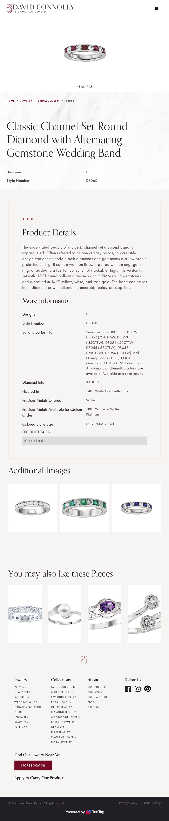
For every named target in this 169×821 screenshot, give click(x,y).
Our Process (97, 687)
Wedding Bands (25, 702)
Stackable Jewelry (63, 737)
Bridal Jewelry (49, 100)
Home (11, 101)
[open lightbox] (32, 508)
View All (20, 687)
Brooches (21, 697)
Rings (18, 712)
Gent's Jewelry (61, 707)
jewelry (26, 101)
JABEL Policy (152, 803)
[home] (41, 8)
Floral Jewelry (61, 742)
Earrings (20, 727)
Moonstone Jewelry (65, 717)
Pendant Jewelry (63, 722)
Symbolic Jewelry (63, 697)
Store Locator (33, 765)
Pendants (21, 717)
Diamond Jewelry (63, 712)
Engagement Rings (28, 707)
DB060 (70, 101)
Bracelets (21, 722)
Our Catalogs (98, 697)
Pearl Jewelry (60, 732)
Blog (91, 702)
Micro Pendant (62, 692)
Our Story (95, 692)
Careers (93, 707)
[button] (156, 8)
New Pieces (22, 692)
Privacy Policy (128, 803)
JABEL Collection (63, 687)
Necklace (58, 727)
